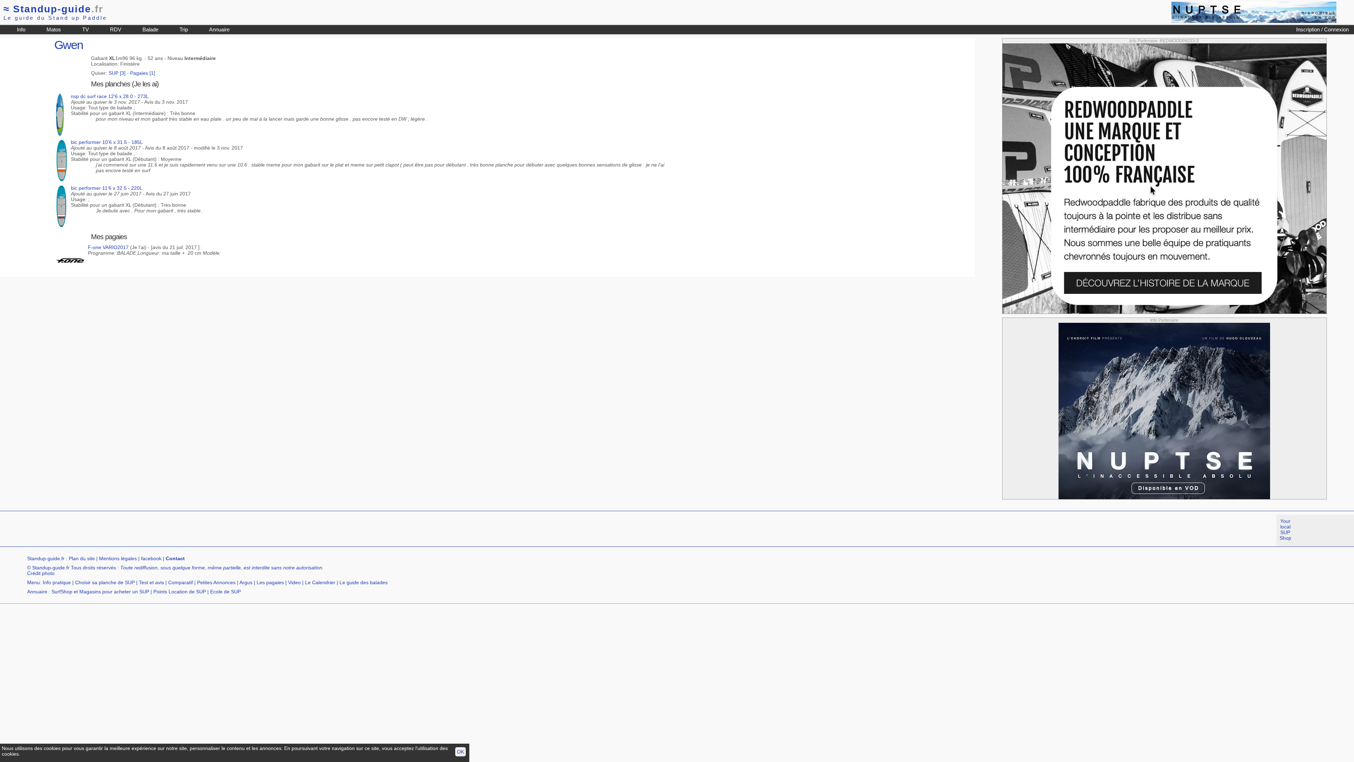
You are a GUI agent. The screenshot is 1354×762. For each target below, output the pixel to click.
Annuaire (219, 29)
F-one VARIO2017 (108, 247)
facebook (151, 558)
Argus (245, 582)
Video (294, 582)
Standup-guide (53, 9)
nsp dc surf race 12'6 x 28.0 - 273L (110, 96)
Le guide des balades (364, 582)
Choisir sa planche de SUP (105, 582)
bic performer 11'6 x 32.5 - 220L (106, 188)
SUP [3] (117, 73)
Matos (54, 29)
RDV (115, 29)
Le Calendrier (320, 582)
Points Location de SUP (179, 591)
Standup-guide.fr (46, 558)
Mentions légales (118, 558)
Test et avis (151, 582)
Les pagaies (270, 582)
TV (85, 29)
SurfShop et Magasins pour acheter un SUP (100, 591)
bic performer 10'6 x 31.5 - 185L (107, 142)
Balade (150, 29)
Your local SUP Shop (1285, 529)
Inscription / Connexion (1322, 29)
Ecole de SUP (225, 591)
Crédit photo (41, 573)
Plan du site (82, 558)
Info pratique (57, 582)
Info (21, 29)
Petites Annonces (216, 582)
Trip (183, 29)
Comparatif (180, 582)
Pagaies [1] (142, 73)
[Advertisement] (128, 530)
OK (460, 752)
